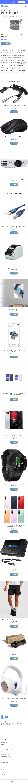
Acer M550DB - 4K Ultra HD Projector (14, 179)
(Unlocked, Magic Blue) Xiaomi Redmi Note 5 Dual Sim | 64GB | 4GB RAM (14, 351)
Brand (2, 744)
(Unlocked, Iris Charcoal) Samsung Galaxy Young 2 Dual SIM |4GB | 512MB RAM (14, 393)
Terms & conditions (5, 769)
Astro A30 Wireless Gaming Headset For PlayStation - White (14, 699)
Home (2, 15)
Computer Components (12, 34)
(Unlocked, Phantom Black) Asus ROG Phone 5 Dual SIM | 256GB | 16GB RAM (14, 436)
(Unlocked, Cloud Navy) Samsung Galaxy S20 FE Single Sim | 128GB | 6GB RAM (14, 526)
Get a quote (21, 1)
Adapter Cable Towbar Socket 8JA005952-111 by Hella (14, 106)
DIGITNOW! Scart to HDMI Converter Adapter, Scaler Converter (14, 568)
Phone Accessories (5, 756)
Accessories (4, 742)
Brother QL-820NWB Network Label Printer (14, 268)
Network (20, 34)
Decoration (3, 751)
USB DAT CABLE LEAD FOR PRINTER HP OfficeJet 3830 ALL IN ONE (14, 227)
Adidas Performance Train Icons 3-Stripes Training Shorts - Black (14, 620)
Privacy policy (4, 772)
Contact (3, 767)
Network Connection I (14, 309)
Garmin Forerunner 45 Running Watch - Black (14, 484)
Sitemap (3, 774)
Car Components (5, 747)
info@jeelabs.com (5, 734)
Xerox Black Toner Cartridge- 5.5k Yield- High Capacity (14, 652)
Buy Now (6, 43)
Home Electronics (5, 754)
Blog (2, 765)
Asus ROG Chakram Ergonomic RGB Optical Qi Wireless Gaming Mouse (14, 137)
